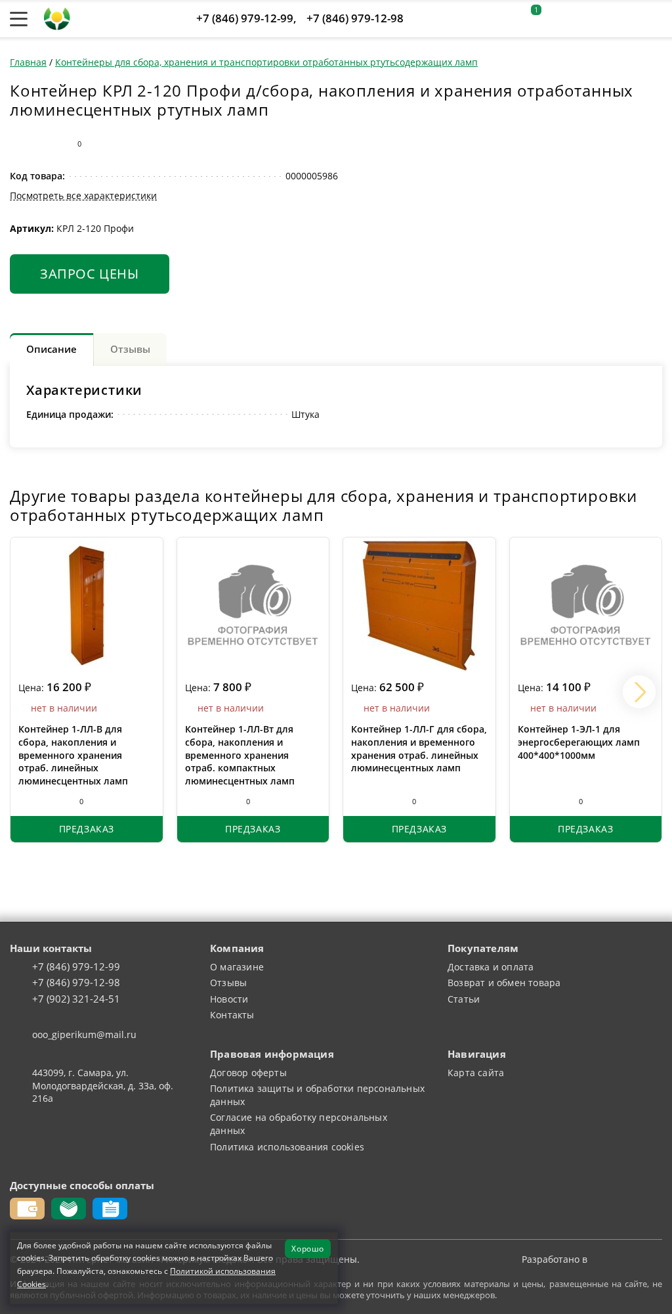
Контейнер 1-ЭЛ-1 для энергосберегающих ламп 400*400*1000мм (579, 742)
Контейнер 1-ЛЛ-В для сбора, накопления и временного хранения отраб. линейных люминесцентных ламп (73, 754)
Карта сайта (476, 1072)
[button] (639, 691)
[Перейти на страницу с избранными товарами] (560, 19)
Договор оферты (248, 1072)
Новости (229, 999)
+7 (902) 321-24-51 (76, 999)
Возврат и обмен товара (504, 982)
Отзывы (228, 982)
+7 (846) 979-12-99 (244, 18)
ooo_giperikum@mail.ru (84, 1034)
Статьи (464, 999)
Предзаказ (86, 829)
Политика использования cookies (287, 1147)
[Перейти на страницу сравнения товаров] (592, 19)
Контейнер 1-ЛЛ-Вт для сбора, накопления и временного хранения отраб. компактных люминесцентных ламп (240, 754)
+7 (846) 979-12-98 (355, 18)
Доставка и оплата (491, 967)
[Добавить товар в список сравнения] (18, 143)
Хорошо (307, 1248)
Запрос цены (89, 273)
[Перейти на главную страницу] (57, 17)
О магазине (237, 967)
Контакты (232, 1014)
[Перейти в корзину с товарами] (655, 19)
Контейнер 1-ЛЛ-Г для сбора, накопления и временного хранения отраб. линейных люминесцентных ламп (419, 748)
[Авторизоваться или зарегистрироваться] (501, 19)
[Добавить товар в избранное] (44, 143)
